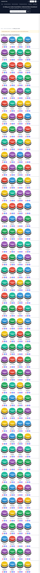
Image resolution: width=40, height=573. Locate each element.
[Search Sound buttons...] (28, 1)
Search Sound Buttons (8, 28)
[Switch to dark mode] (35, 1)
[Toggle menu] (38, 1)
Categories (30, 4)
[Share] (4, 47)
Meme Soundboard (15, 4)
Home (2, 4)
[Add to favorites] (2, 47)
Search (28, 11)
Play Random (35, 4)
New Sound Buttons (7, 4)
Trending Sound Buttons (23, 4)
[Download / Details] (6, 47)
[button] (4, 40)
